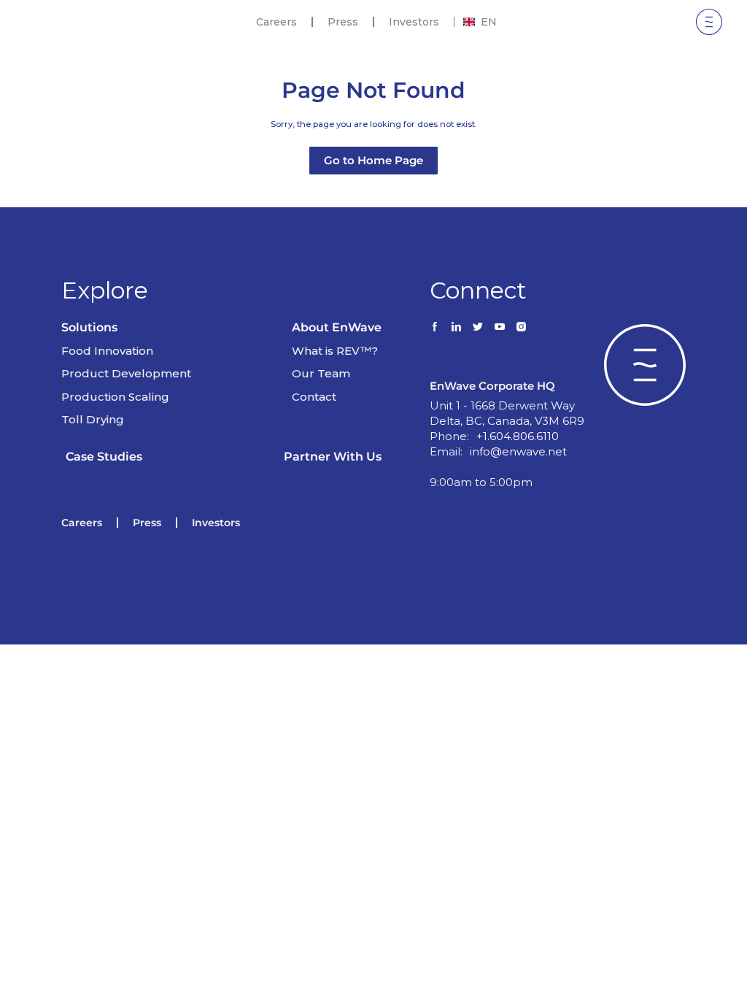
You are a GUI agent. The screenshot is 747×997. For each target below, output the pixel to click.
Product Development (126, 373)
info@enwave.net (518, 451)
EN (489, 22)
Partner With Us (333, 456)
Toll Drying (92, 419)
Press (343, 21)
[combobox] (480, 22)
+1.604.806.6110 (517, 436)
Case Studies (104, 456)
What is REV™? (335, 351)
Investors (414, 21)
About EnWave (337, 327)
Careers (276, 21)
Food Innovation (107, 351)
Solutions (89, 327)
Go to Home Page (373, 160)
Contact (314, 397)
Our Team (321, 373)
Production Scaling (115, 397)
